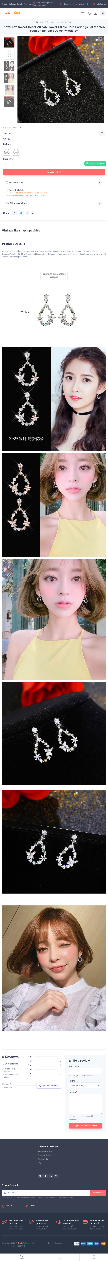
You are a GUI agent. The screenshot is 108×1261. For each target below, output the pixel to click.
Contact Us (43, 1159)
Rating (72, 1081)
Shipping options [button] (18, 203)
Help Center (101, 4)
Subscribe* (98, 1192)
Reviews (58, 1243)
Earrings (50, 22)
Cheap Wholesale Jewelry (12, 4)
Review (73, 1092)
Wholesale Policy (45, 1151)
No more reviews (50, 1085)
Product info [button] (16, 182)
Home (41, 22)
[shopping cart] (103, 13)
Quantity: (8, 159)
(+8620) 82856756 (14, 1208)
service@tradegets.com (40, 1208)
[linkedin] (50, 1176)
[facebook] (45, 1176)
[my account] (95, 13)
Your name (74, 1066)
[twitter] (40, 1176)
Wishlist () (83, 4)
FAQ (39, 1163)
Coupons (67, 4)
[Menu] (82, 13)
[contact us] (89, 13)
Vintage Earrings (65, 22)
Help (50, 1243)
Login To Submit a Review (85, 1125)
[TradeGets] (11, 13)
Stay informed (10, 1185)
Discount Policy (44, 1155)
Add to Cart (55, 172)
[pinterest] (56, 1176)
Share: (6, 213)
